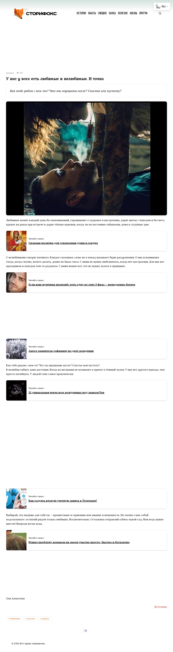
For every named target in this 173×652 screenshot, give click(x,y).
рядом (45, 618)
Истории (81, 13)
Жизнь (133, 13)
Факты (92, 13)
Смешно (102, 13)
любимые (15, 618)
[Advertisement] (86, 47)
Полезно (123, 13)
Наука (112, 13)
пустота (31, 618)
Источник (160, 607)
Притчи (143, 13)
